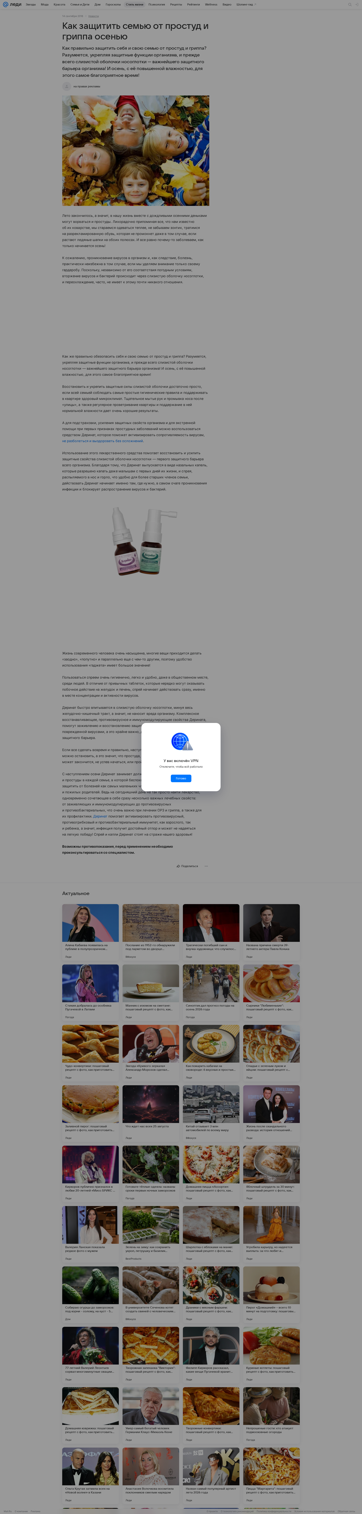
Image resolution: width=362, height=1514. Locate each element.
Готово (181, 778)
